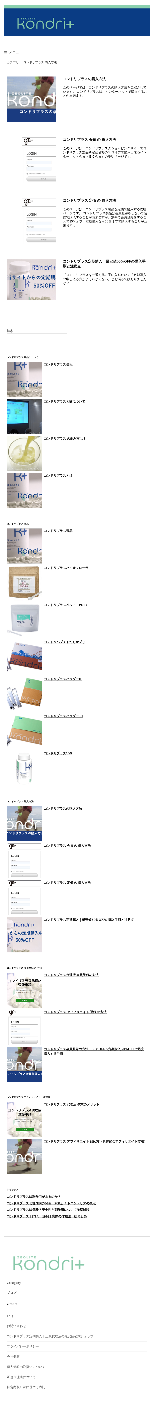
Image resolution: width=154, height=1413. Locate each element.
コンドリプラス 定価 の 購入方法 (89, 200)
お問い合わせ (16, 1326)
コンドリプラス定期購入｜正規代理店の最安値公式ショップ (50, 1336)
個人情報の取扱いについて (26, 1367)
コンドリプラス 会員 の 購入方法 (89, 139)
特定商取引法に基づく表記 (26, 1387)
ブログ (11, 1293)
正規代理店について (21, 1377)
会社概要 (13, 1357)
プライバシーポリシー (23, 1346)
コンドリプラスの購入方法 (84, 78)
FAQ (10, 1316)
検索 (10, 331)
